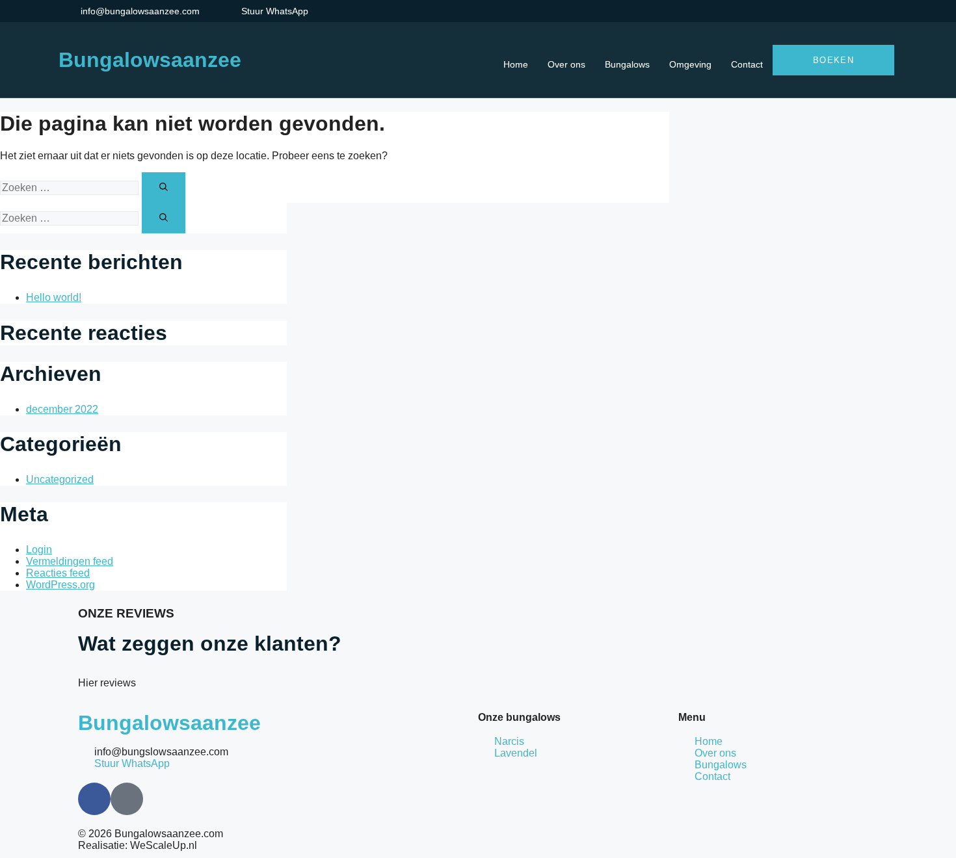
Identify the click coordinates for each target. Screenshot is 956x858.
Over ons (566, 64)
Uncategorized (60, 479)
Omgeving (690, 64)
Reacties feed (58, 572)
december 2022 (62, 409)
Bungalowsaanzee (150, 60)
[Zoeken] (163, 187)
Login (39, 549)
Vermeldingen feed (69, 561)
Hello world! (53, 297)
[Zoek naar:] (71, 187)
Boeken (833, 60)
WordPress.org (60, 584)
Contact (747, 64)
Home (515, 64)
